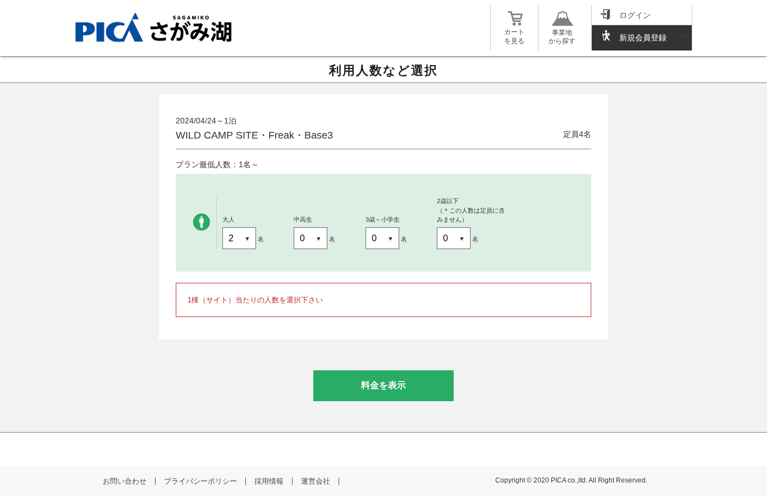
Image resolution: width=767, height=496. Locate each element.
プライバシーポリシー (200, 481)
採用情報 (269, 481)
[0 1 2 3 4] (240, 239)
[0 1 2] (311, 239)
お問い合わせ (125, 481)
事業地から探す (562, 37)
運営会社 (315, 481)
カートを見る (514, 36)
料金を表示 (383, 385)
